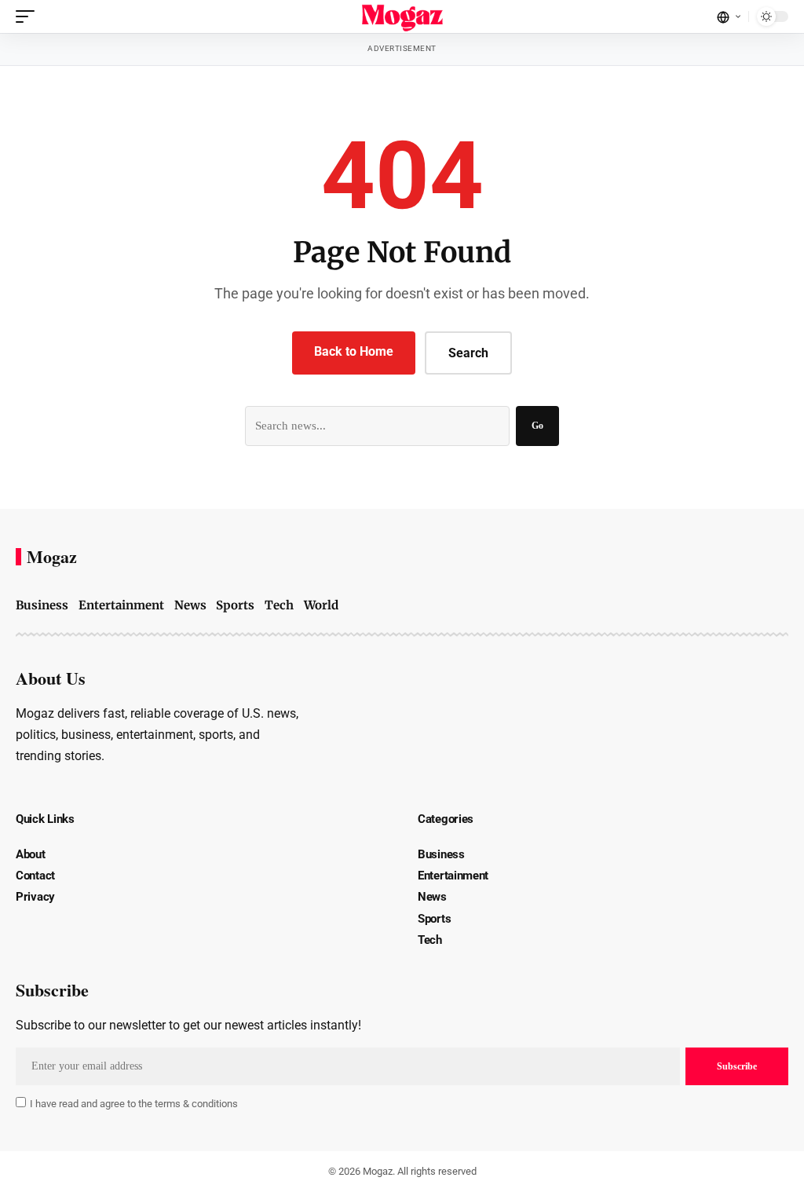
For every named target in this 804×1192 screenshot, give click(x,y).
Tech (279, 605)
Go (537, 425)
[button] (29, 16)
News (190, 605)
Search (468, 353)
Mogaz (52, 556)
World (321, 605)
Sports (235, 605)
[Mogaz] (402, 16)
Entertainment (121, 605)
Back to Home (353, 351)
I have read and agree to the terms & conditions (134, 1104)
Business (42, 605)
